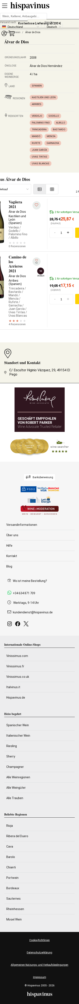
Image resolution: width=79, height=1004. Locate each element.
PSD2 (31, 489)
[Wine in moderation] (40, 510)
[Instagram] (10, 624)
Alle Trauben (14, 798)
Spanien (37, 85)
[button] (4, 33)
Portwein (12, 877)
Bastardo (59, 129)
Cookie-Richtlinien (39, 940)
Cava (9, 846)
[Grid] (52, 189)
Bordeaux (12, 888)
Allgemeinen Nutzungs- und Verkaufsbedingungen (39, 964)
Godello (53, 116)
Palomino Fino (41, 122)
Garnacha (53, 143)
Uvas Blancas (40, 163)
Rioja (9, 825)
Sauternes (13, 898)
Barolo (10, 857)
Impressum (39, 977)
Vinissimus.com (17, 656)
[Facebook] (18, 624)
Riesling (11, 746)
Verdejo (37, 116)
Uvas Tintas (39, 156)
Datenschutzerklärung (39, 952)
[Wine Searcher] (39, 446)
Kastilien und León (44, 97)
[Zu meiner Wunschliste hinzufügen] (36, 205)
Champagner (15, 767)
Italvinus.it (13, 687)
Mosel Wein (14, 919)
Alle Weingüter (16, 787)
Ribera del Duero (17, 836)
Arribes (36, 104)
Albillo (60, 122)
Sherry (10, 756)
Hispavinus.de (15, 697)
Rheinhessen (15, 909)
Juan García (39, 150)
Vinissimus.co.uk (17, 676)
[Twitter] (27, 624)
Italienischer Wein (18, 735)
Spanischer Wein (17, 725)
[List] (39, 189)
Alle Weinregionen (18, 777)
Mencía (51, 136)
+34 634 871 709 (24, 593)
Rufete (36, 143)
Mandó (36, 136)
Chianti (11, 867)
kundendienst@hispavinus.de (33, 612)
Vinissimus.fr (15, 666)
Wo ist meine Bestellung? (30, 581)
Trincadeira (39, 129)
